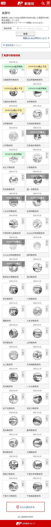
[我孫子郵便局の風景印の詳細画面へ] (13, 467)
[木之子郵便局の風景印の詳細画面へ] (13, 160)
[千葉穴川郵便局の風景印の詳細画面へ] (13, 489)
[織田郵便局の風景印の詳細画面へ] (37, 248)
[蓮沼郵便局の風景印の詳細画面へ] (37, 270)
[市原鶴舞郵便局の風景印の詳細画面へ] (37, 358)
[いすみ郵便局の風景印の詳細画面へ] (37, 379)
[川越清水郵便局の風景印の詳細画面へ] (13, 95)
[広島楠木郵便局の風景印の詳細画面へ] (37, 138)
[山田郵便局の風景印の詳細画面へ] (37, 336)
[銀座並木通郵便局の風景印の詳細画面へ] (13, 270)
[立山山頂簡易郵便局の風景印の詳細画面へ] (37, 226)
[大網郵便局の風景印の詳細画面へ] (37, 445)
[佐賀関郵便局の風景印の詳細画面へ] (37, 204)
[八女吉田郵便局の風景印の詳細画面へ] (13, 204)
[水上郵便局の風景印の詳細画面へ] (13, 358)
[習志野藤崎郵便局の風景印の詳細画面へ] (37, 73)
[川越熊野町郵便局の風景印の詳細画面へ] (13, 73)
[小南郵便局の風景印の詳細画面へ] (37, 292)
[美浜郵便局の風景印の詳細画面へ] (13, 423)
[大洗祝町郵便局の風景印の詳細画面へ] (37, 117)
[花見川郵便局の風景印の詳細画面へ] (37, 401)
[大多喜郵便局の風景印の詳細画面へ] (37, 314)
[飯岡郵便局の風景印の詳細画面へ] (37, 423)
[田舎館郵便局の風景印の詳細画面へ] (13, 182)
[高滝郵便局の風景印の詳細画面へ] (13, 379)
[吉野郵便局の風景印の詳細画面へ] (37, 95)
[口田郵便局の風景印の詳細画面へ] (13, 138)
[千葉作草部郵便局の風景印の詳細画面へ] (37, 467)
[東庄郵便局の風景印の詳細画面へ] (13, 292)
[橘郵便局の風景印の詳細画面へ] (13, 314)
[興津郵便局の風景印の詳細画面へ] (13, 445)
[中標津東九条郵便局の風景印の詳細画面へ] (13, 226)
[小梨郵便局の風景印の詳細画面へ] (37, 160)
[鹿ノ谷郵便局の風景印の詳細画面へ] (37, 182)
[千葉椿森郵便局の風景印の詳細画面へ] (37, 489)
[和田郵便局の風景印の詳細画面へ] (13, 336)
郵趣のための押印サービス (35, 38)
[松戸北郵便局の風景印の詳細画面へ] (13, 401)
